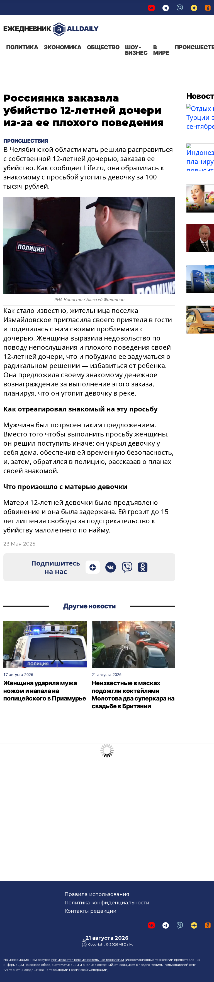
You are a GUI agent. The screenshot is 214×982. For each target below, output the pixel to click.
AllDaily (51, 29)
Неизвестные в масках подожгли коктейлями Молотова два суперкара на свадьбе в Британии (133, 694)
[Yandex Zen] (194, 7)
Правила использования (97, 894)
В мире (161, 50)
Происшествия (26, 140)
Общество (103, 47)
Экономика (62, 47)
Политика (22, 47)
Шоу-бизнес (136, 50)
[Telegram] (165, 7)
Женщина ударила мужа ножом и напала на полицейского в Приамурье (44, 690)
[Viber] (180, 7)
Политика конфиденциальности (107, 903)
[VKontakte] (151, 7)
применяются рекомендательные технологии (87, 960)
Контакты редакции (90, 911)
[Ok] (208, 7)
